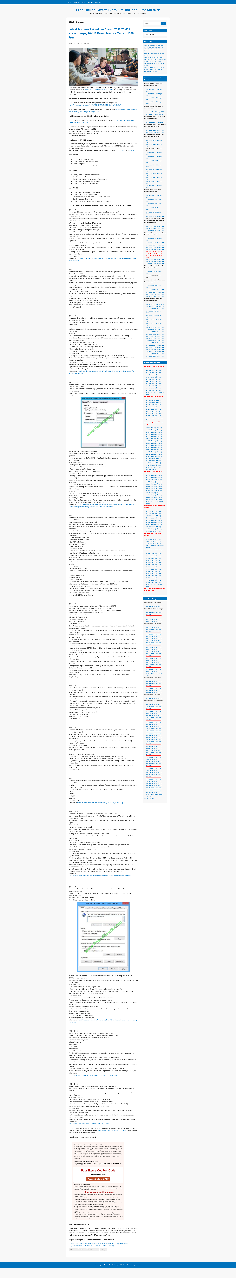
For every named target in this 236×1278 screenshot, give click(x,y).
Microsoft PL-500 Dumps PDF (155, 243)
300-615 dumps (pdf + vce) (154, 649)
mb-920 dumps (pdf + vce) (154, 524)
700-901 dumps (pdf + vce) (154, 785)
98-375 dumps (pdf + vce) (153, 575)
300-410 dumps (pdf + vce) (154, 627)
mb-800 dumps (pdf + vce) (154, 456)
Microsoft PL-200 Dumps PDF (155, 259)
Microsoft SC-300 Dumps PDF (155, 345)
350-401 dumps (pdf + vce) (154, 681)
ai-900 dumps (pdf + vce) (153, 516)
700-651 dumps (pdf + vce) (154, 772)
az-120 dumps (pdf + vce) (153, 372)
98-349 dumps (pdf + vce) (153, 554)
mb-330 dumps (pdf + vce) (154, 445)
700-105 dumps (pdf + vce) (154, 757)
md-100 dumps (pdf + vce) (154, 475)
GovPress (114, 1265)
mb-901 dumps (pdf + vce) (154, 520)
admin (87, 43)
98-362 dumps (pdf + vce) (153, 558)
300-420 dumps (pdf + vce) (154, 632)
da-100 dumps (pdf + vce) (153, 405)
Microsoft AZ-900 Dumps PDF (155, 330)
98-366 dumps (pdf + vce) (153, 567)
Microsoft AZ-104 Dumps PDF (155, 309)
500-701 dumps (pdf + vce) (154, 735)
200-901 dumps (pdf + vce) (154, 612)
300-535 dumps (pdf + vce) (154, 645)
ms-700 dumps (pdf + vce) (154, 499)
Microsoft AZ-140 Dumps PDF (155, 338)
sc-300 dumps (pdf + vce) (153, 541)
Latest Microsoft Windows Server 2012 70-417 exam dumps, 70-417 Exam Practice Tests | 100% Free (102, 33)
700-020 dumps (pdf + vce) (154, 750)
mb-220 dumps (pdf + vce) (154, 432)
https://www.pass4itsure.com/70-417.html (99, 90)
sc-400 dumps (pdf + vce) (153, 543)
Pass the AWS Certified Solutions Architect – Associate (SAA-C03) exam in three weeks (154, 69)
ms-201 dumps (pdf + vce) (154, 486)
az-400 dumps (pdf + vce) (153, 386)
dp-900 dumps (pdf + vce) (153, 518)
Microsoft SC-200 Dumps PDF (155, 349)
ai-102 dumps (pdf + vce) (153, 402)
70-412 (131, 150)
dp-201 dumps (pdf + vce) (153, 411)
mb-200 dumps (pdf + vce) (154, 428)
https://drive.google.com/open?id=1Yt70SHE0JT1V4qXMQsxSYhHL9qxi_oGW (95, 105)
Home (69, 2)
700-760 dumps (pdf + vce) (154, 777)
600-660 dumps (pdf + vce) (154, 748)
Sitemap (90, 2)
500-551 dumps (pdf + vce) (154, 733)
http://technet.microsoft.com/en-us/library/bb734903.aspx (89, 1124)
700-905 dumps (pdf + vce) (154, 788)
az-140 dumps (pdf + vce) (153, 375)
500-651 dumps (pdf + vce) (154, 726)
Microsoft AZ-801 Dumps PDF (155, 132)
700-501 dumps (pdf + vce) (154, 766)
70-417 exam (82, 1250)
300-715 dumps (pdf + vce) (154, 660)
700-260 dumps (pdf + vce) (154, 761)
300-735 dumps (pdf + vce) (154, 669)
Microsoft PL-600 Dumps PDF (155, 264)
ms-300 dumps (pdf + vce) (154, 490)
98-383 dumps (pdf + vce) (153, 580)
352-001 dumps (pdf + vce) (154, 698)
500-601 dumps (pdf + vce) (154, 724)
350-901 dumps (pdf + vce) (154, 615)
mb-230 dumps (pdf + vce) (154, 434)
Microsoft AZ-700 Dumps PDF (155, 332)
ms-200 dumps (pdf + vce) (154, 484)
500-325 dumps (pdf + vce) (154, 720)
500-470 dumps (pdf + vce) (154, 731)
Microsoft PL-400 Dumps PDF (155, 247)
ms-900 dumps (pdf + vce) (154, 529)
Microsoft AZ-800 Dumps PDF (155, 130)
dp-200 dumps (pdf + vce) (153, 409)
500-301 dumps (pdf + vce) (154, 715)
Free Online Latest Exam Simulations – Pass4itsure (118, 10)
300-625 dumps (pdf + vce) (154, 654)
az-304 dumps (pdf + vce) (153, 383)
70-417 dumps (73, 1250)
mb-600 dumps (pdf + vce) (154, 452)
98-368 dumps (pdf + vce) (153, 571)
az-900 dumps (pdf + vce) (153, 514)
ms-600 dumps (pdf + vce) (154, 497)
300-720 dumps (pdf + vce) (154, 662)
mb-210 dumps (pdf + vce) (154, 430)
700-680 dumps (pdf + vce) (154, 774)
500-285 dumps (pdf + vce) (154, 746)
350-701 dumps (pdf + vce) (154, 688)
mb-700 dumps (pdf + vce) (154, 454)
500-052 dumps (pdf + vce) (154, 713)
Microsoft (77, 2)
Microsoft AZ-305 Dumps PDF (155, 336)
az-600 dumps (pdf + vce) (153, 390)
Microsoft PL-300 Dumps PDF (155, 245)
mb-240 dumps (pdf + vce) (154, 436)
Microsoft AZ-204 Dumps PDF (155, 327)
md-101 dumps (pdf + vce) (154, 477)
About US (98, 2)
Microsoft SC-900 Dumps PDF (155, 351)
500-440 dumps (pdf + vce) (154, 737)
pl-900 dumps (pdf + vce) (153, 527)
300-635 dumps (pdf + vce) (154, 656)
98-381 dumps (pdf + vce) (153, 578)
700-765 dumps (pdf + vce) (154, 781)
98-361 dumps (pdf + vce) (153, 556)
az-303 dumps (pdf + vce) (153, 381)
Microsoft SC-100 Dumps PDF (155, 226)
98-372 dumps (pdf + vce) (153, 573)
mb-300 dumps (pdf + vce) (154, 439)
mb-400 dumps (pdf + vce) (154, 447)
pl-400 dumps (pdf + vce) (153, 463)
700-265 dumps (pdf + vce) (154, 763)
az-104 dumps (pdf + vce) (153, 370)
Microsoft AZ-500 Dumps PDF (155, 334)
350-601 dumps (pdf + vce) (154, 686)
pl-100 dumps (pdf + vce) (153, 458)
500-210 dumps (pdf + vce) (154, 742)
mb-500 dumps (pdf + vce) (154, 450)
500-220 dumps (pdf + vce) (154, 744)
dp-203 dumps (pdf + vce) (153, 413)
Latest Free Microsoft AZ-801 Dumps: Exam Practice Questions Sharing (154, 63)
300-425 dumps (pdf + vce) (154, 634)
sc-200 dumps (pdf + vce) (153, 539)
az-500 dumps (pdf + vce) (153, 388)
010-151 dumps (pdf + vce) (154, 704)
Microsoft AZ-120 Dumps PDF (155, 341)
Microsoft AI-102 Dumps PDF (155, 112)
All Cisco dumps (149, 798)
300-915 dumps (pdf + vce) (154, 619)
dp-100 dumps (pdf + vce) (153, 407)
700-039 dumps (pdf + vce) (154, 755)
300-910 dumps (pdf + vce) (154, 617)
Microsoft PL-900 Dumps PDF (155, 261)
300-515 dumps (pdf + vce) (154, 643)
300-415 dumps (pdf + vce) (154, 630)
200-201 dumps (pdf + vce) (154, 709)
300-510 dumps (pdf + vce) (154, 640)
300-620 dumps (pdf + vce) (154, 651)
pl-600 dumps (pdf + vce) (153, 465)
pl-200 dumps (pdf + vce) (153, 460)
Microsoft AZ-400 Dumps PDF (155, 343)
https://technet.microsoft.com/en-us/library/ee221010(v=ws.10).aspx (100, 803)
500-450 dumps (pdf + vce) (154, 739)
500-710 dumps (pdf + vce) (154, 729)
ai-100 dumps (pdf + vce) (153, 400)
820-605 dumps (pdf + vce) (154, 792)
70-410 (117, 150)
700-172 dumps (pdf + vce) (154, 759)
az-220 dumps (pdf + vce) (153, 379)
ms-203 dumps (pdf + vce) (154, 488)
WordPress (123, 1265)
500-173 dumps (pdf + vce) (154, 711)
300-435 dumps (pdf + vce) (154, 638)
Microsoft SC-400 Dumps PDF (155, 216)
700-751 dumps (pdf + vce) (154, 779)
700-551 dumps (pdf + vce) (154, 770)
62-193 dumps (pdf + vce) (153, 511)
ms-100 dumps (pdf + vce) (154, 479)
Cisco (83, 2)
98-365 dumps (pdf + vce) (153, 565)
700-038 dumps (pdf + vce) (154, 753)
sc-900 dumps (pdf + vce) (153, 531)
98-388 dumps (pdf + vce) (153, 582)
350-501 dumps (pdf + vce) (154, 683)
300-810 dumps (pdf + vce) (154, 671)
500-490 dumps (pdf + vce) (154, 722)
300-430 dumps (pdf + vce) (154, 636)
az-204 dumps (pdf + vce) (153, 377)
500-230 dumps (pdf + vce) (154, 718)
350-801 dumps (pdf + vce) (154, 690)
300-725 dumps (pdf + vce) (154, 665)
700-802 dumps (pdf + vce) (154, 783)
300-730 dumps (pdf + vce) (154, 667)
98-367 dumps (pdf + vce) (153, 569)
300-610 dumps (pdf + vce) (154, 647)
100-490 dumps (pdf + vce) (154, 707)
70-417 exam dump (93, 1250)
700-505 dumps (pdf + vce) (154, 768)
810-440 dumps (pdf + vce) (154, 790)
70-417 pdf (103, 1250)
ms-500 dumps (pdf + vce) (154, 495)
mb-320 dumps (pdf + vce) (154, 443)
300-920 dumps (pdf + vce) (154, 621)
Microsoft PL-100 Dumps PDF (155, 249)
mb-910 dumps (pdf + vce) (154, 522)
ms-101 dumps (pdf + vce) (154, 482)
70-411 (123, 150)
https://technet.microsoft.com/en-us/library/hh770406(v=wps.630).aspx (93, 1075)
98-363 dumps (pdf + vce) (153, 560)
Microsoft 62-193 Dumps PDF (155, 122)
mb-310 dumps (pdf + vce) (154, 441)
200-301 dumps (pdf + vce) (154, 606)
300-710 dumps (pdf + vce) (154, 658)
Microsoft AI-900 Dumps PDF (155, 114)
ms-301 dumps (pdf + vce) (154, 493)
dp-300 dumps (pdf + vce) (153, 416)
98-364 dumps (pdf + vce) (153, 562)
